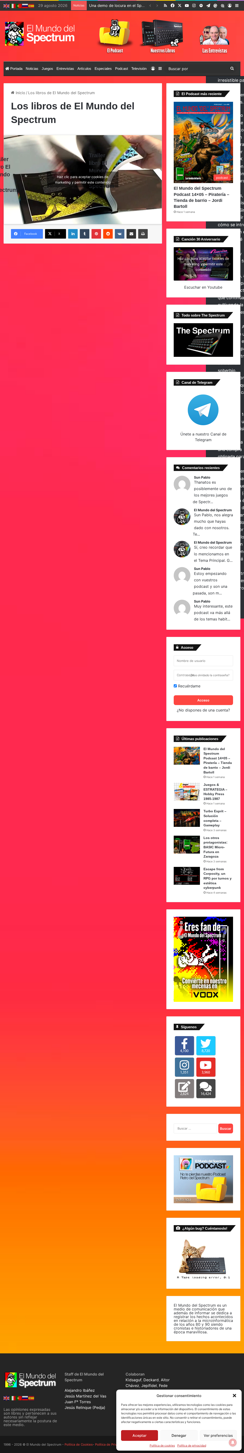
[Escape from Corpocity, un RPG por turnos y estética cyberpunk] (187, 876)
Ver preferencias (218, 1435)
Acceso (203, 700)
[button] (234, 1395)
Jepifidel (149, 1385)
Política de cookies (162, 1445)
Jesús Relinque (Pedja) (85, 1407)
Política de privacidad (191, 1445)
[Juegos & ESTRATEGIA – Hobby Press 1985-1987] (187, 791)
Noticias (32, 69)
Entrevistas (65, 69)
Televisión (139, 69)
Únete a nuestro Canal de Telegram (203, 437)
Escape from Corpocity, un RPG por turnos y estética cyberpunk (217, 878)
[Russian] (25, 5)
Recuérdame (188, 686)
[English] (7, 5)
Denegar (179, 1435)
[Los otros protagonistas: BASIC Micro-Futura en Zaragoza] (187, 845)
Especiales (103, 69)
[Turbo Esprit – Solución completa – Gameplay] (187, 818)
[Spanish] (31, 5)
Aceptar (139, 1435)
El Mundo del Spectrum (213, 510)
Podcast (121, 69)
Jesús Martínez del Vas (85, 1396)
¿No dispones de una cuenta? (203, 710)
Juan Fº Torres (78, 1401)
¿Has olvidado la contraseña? (209, 675)
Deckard (151, 1379)
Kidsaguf (133, 1379)
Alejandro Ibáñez (80, 1390)
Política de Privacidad (110, 1444)
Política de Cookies (79, 1444)
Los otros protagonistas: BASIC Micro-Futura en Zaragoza (215, 847)
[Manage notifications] (233, 1442)
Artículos (84, 69)
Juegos (47, 69)
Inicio (20, 92)
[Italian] (13, 5)
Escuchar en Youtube (203, 287)
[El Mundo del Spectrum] (41, 33)
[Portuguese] (19, 5)
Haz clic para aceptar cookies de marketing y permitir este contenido (83, 179)
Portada (15, 69)
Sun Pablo (202, 477)
